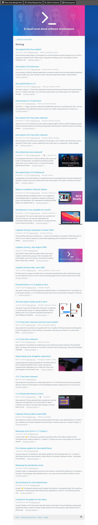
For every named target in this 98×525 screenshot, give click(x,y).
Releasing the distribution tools (29, 465)
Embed (46, 517)
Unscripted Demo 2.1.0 (25, 84)
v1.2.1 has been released (26, 377)
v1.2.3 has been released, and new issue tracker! (37, 322)
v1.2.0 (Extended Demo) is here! (29, 394)
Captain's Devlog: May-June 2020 (30, 268)
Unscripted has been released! (29, 152)
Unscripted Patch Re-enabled (28, 49)
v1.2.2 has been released (26, 339)
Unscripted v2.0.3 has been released (31, 118)
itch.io (17, 517)
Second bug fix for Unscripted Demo (31, 482)
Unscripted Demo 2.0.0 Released (30, 172)
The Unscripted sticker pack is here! (31, 302)
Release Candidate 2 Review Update (31, 189)
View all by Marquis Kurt (28, 517)
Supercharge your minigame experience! (33, 356)
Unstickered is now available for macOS (33, 210)
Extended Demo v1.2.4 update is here (32, 285)
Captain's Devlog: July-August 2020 (31, 247)
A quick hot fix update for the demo (31, 500)
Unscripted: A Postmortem (27, 67)
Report (40, 517)
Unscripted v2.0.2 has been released (31, 135)
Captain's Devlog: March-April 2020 (31, 414)
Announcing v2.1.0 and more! (28, 101)
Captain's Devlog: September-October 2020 (35, 230)
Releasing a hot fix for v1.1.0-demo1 (31, 431)
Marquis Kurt (33, 52)
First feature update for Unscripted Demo (34, 448)
